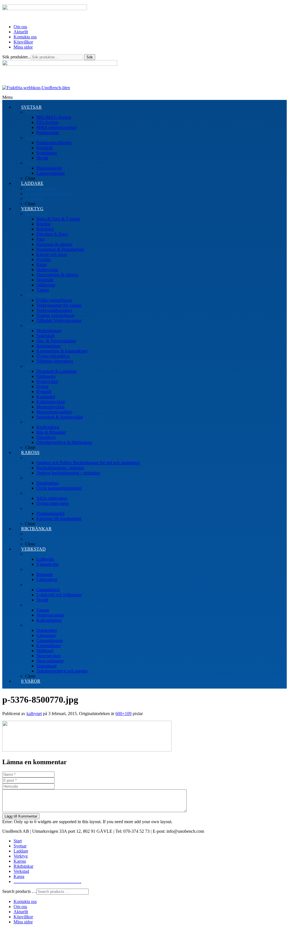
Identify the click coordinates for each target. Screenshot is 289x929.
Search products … (19, 891)
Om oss (20, 26)
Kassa (19, 876)
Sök (89, 57)
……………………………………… (47, 881)
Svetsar (20, 845)
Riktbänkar (23, 866)
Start (18, 840)
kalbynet (34, 713)
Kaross (20, 861)
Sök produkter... (16, 56)
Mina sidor (23, 47)
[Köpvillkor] (36, 87)
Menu (7, 97)
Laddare (21, 851)
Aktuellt (21, 31)
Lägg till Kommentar (21, 816)
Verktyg (21, 856)
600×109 (123, 713)
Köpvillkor (23, 42)
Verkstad (21, 871)
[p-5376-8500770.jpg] (87, 750)
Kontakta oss (25, 36)
